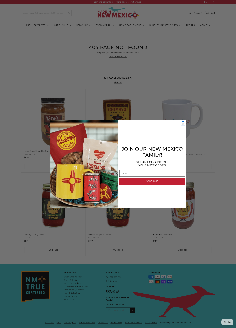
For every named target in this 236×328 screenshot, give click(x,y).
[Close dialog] (183, 123)
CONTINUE (152, 181)
